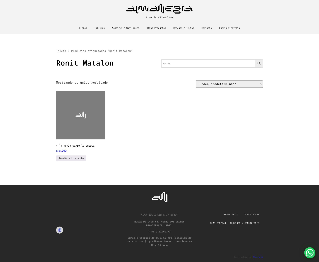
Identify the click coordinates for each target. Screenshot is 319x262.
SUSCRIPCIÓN (252, 215)
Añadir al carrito (71, 158)
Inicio (61, 51)
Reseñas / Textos (183, 28)
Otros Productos (156, 28)
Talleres (99, 28)
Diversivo (258, 257)
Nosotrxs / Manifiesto (125, 28)
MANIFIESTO (230, 215)
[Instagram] (59, 230)
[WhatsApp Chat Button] (309, 252)
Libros (83, 28)
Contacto (206, 28)
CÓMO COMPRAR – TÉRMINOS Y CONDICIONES (234, 223)
